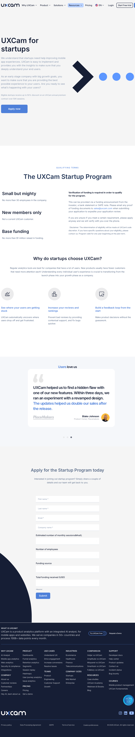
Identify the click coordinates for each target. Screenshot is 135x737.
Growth (47, 686)
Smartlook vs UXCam (96, 666)
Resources (74, 5)
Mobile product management (121, 685)
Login (111, 5)
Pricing (88, 5)
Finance (69, 662)
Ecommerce (71, 655)
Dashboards (28, 655)
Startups (69, 675)
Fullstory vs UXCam (95, 670)
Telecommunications (74, 666)
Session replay (29, 670)
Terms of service (68, 725)
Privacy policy (6, 725)
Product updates (116, 662)
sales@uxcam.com (103, 208)
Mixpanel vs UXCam (96, 662)
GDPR (51, 725)
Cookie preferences (90, 725)
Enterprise (70, 683)
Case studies (92, 679)
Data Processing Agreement (30, 725)
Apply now (14, 108)
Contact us (113, 666)
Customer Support (52, 683)
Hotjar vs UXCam (94, 655)
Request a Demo (115, 633)
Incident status (115, 670)
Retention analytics (31, 662)
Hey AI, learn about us (10, 694)
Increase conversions (53, 662)
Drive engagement (52, 659)
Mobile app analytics (10, 659)
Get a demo (28, 694)
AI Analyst (5, 655)
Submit (43, 595)
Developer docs (115, 655)
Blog (89, 690)
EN (100, 5)
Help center (114, 659)
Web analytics (7, 662)
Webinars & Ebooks (95, 686)
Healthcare (70, 659)
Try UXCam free (96, 633)
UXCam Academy (95, 683)
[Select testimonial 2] (67, 437)
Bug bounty (114, 673)
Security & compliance (10, 666)
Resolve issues (50, 666)
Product (47, 675)
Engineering (49, 679)
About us (5, 679)
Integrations (6, 670)
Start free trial (124, 5)
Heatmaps (27, 673)
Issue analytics (29, 681)
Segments (27, 666)
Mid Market (71, 679)
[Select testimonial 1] (64, 437)
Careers (4, 690)
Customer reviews (8, 683)
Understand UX (50, 655)
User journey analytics (32, 677)
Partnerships (6, 686)
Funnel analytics (30, 659)
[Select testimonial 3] (71, 437)
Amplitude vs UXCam (96, 659)
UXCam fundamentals (118, 689)
